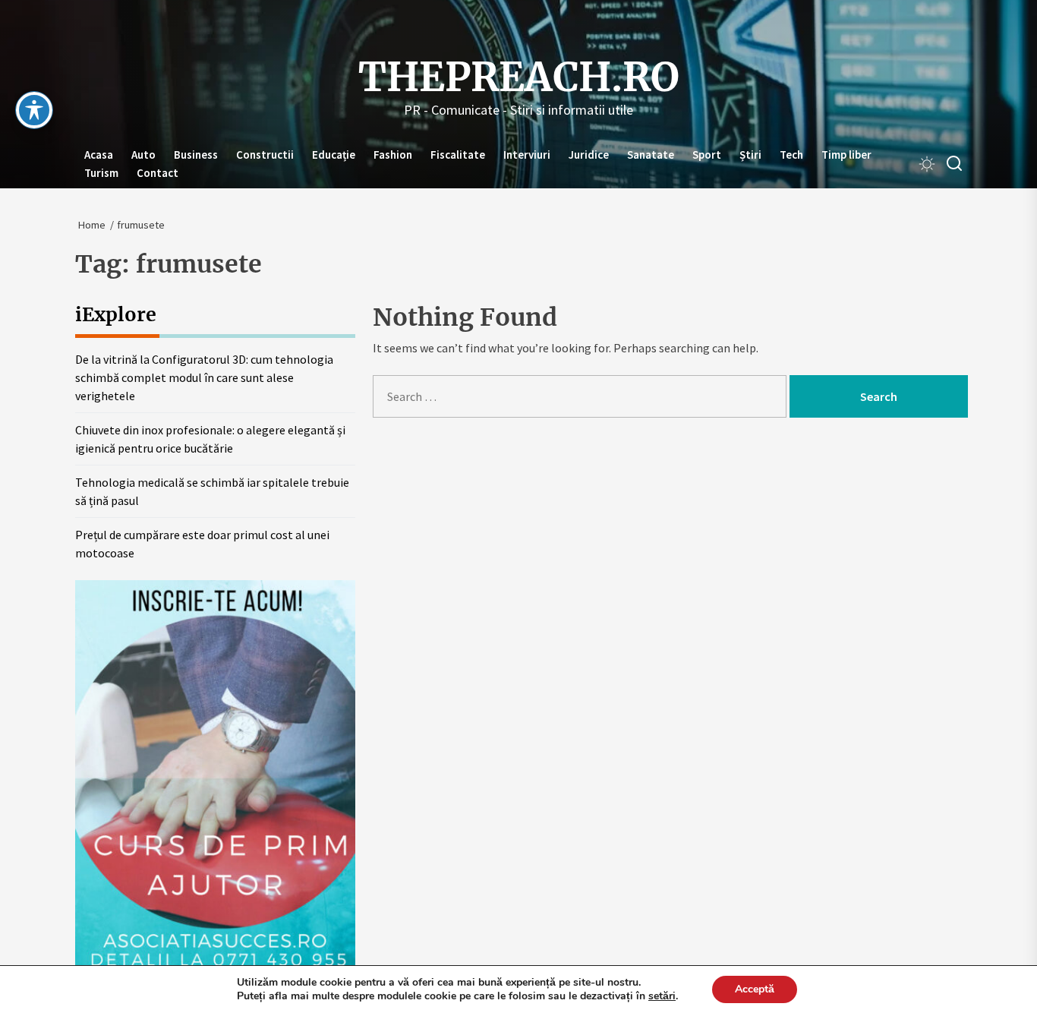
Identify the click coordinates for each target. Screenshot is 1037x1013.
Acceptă (754, 989)
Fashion (393, 154)
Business (196, 154)
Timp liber (846, 154)
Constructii (265, 154)
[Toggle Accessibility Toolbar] (34, 110)
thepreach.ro (518, 77)
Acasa (98, 154)
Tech (791, 154)
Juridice (589, 154)
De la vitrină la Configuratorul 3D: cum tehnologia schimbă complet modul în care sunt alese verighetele (204, 377)
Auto (143, 154)
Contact (157, 173)
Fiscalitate (457, 154)
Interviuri (526, 154)
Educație (333, 154)
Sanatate (650, 154)
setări (662, 996)
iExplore (115, 314)
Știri (750, 154)
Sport (706, 154)
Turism (101, 173)
